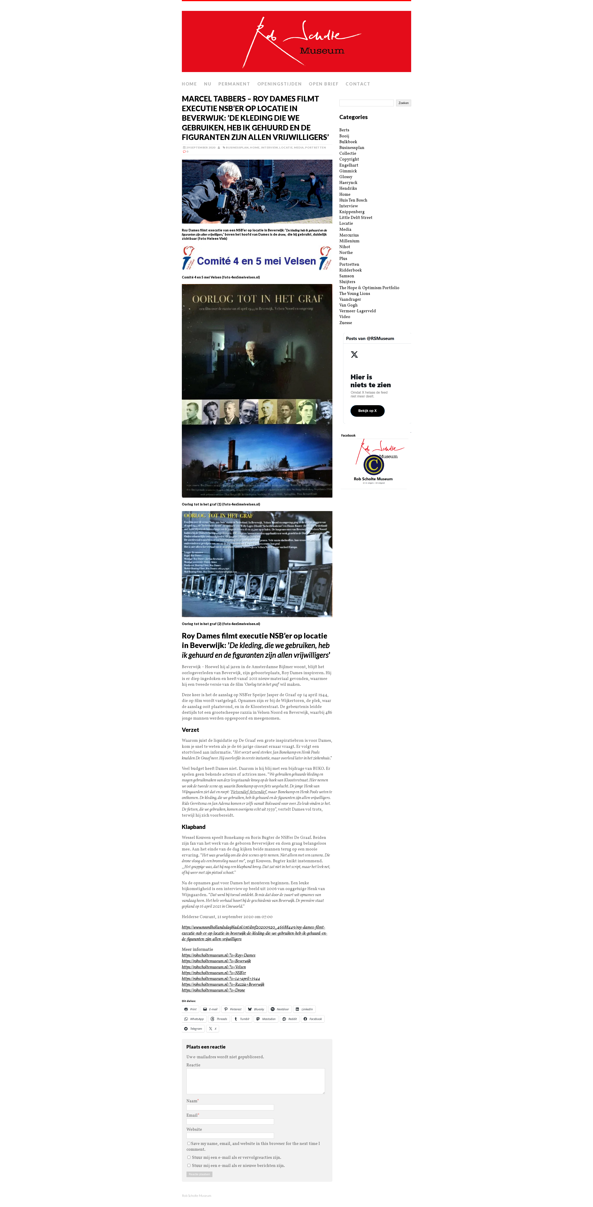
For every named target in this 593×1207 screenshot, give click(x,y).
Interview (269, 147)
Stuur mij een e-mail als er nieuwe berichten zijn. (238, 1166)
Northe (346, 253)
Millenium (349, 241)
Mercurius (349, 235)
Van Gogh (348, 305)
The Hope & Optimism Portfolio (369, 288)
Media (299, 147)
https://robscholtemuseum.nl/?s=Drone (213, 990)
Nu (207, 83)
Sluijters (347, 282)
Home (189, 83)
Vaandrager (350, 300)
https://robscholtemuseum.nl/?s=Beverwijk (216, 961)
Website (194, 1130)
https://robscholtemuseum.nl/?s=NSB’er (214, 973)
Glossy (345, 177)
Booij (344, 136)
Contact (358, 83)
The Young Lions (354, 294)
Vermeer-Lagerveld (357, 311)
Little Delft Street (355, 218)
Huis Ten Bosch (353, 200)
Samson (346, 276)
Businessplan (237, 147)
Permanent (234, 83)
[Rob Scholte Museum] (296, 40)
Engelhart (348, 165)
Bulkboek (348, 142)
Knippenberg (352, 212)
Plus (343, 259)
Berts (344, 130)
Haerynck (348, 183)
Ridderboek (350, 270)
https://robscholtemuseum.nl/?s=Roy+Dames (218, 955)
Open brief (324, 83)
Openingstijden (279, 83)
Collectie (347, 154)
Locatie (286, 147)
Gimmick (348, 171)
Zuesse (345, 323)
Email (192, 1116)
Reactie (193, 1065)
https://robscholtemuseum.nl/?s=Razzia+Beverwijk (223, 985)
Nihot (344, 247)
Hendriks (348, 189)
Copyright (349, 159)
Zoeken (404, 103)
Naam (191, 1101)
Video (344, 317)
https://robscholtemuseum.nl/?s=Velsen (214, 967)
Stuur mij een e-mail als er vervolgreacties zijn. (236, 1158)
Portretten (315, 147)
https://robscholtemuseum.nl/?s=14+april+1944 (221, 979)
